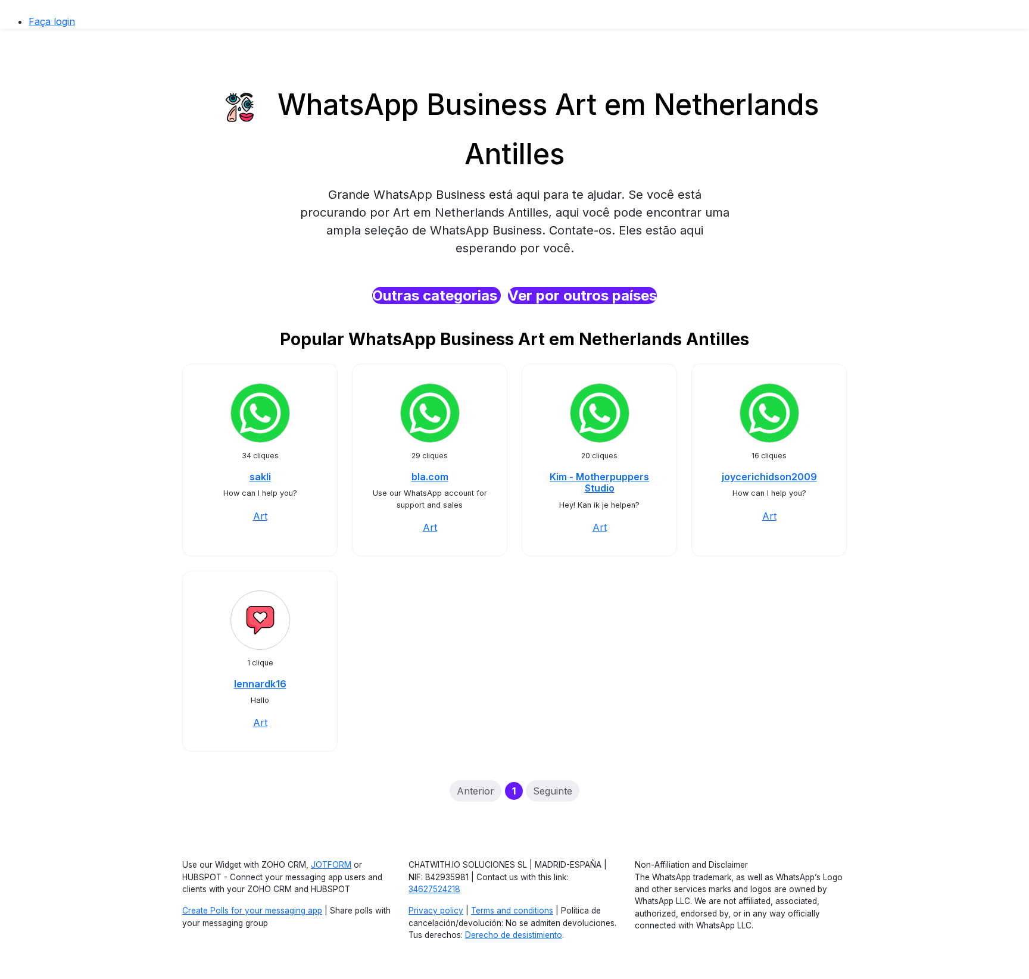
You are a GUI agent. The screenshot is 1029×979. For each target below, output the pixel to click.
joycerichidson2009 (769, 477)
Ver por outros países (582, 295)
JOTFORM (331, 864)
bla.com (429, 477)
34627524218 (434, 889)
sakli (260, 477)
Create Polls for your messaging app (252, 910)
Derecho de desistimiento (513, 935)
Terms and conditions (512, 910)
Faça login (52, 21)
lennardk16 (260, 684)
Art (260, 516)
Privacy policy (436, 910)
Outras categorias (436, 295)
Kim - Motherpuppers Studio (599, 482)
